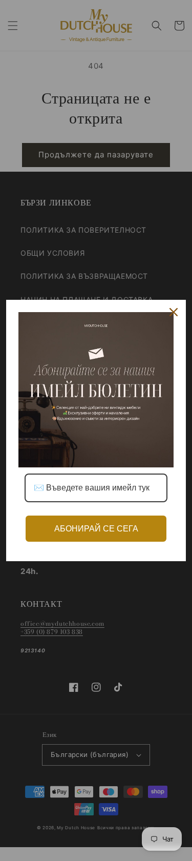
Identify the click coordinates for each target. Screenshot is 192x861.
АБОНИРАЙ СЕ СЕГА (96, 528)
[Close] (173, 312)
